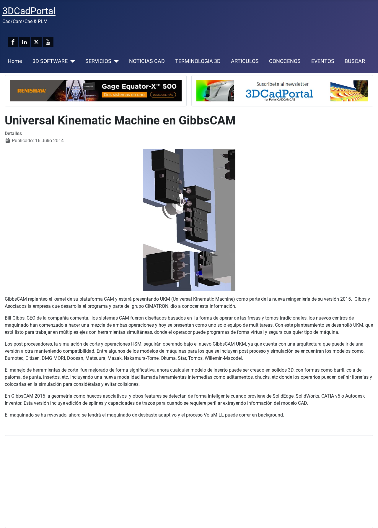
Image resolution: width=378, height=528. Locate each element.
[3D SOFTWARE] (71, 61)
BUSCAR (355, 61)
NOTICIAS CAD (147, 61)
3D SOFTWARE (50, 61)
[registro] (282, 90)
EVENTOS (322, 61)
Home (15, 61)
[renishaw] (96, 90)
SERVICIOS (98, 61)
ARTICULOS (245, 61)
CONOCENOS (285, 61)
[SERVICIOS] (115, 61)
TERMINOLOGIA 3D (198, 61)
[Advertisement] (187, 481)
